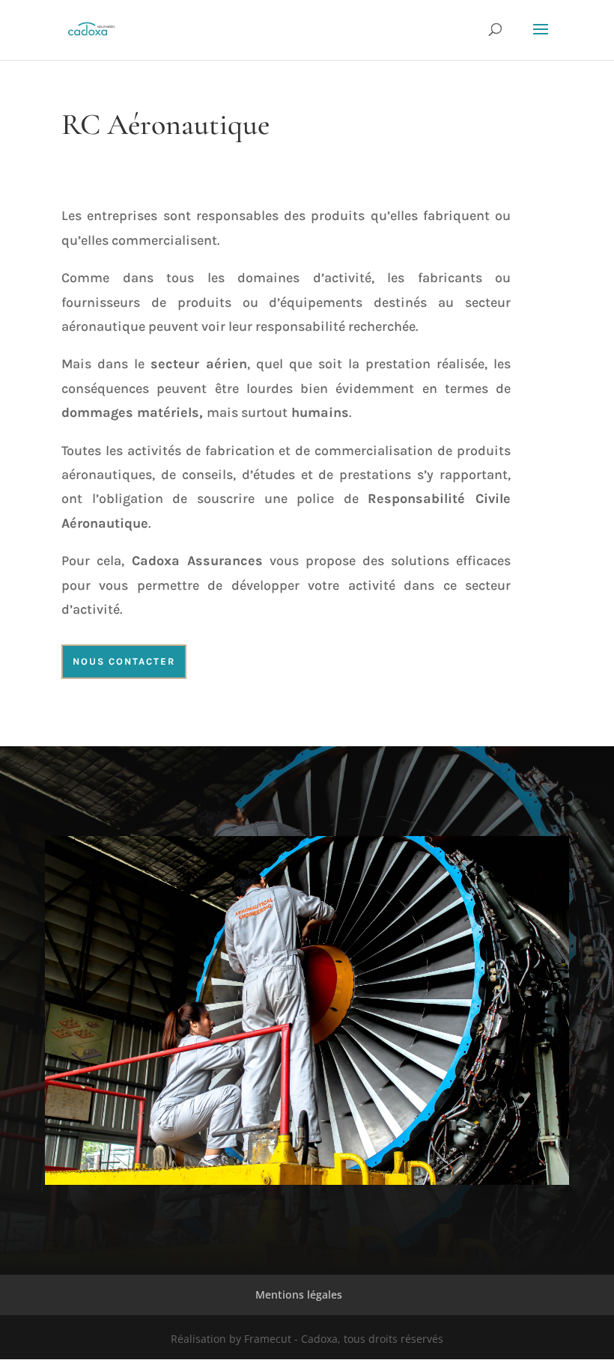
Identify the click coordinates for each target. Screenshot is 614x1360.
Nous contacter (124, 661)
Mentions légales (298, 1294)
